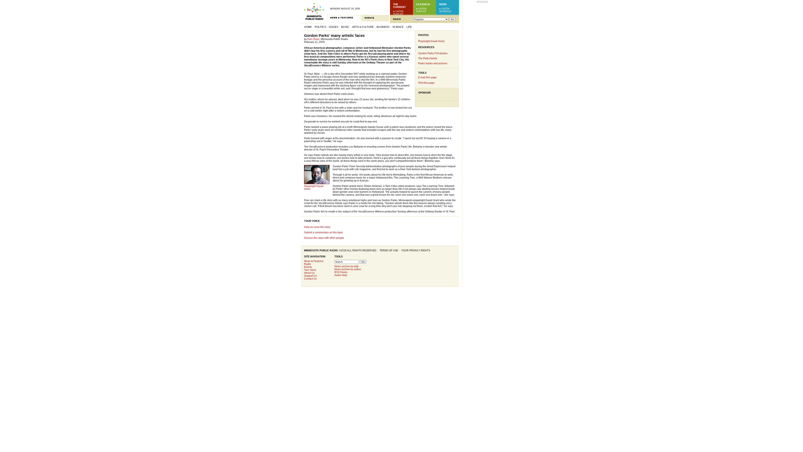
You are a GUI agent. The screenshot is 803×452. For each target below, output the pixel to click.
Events (308, 267)
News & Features (314, 261)
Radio (307, 264)
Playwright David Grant (431, 41)
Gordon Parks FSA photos (433, 53)
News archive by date (346, 266)
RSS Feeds (340, 272)
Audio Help (340, 275)
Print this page (426, 82)
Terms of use (389, 250)
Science (398, 27)
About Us (309, 272)
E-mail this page (427, 77)
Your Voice (312, 221)
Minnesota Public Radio (321, 250)
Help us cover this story (317, 227)
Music (345, 27)
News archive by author (347, 269)
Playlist (398, 14)
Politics (320, 27)
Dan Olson (313, 39)
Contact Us (310, 278)
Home (308, 27)
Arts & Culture (363, 27)
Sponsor (424, 92)
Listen (399, 11)
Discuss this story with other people (324, 237)
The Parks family (427, 58)
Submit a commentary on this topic (323, 232)
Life (409, 27)
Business (383, 27)
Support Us (310, 275)
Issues (333, 27)
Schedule (445, 11)
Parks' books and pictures (432, 63)
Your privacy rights (415, 250)
